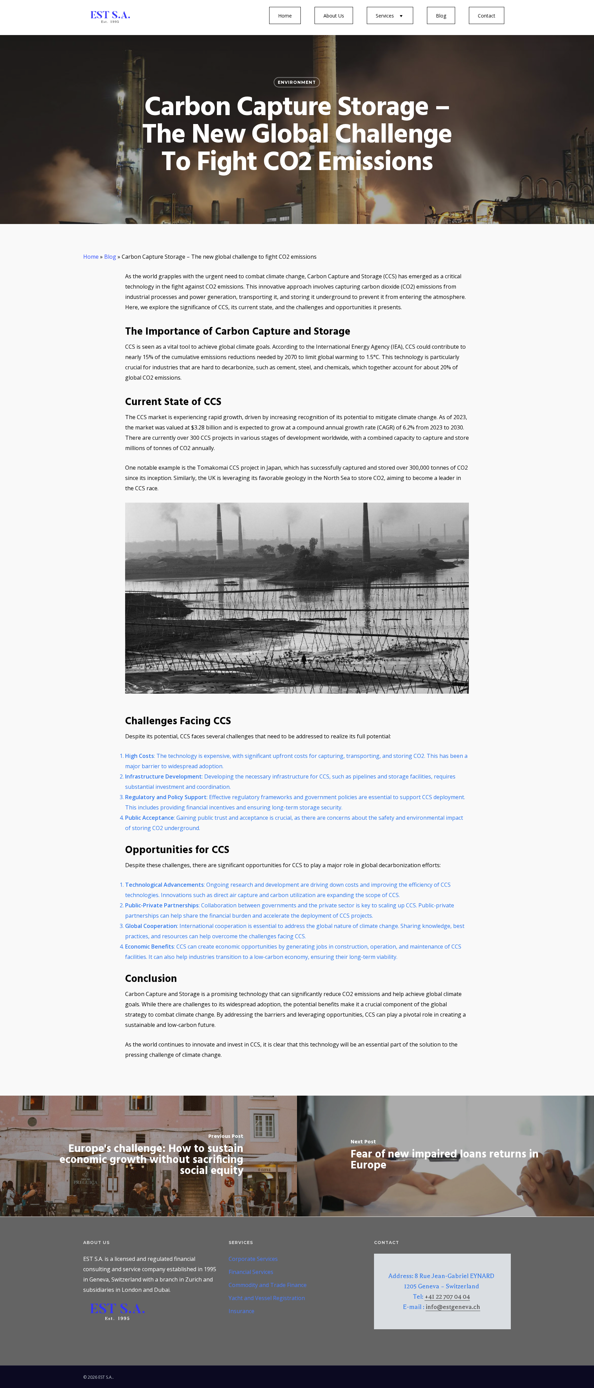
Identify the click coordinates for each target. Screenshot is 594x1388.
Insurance (241, 1311)
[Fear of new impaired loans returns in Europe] (445, 1156)
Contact (486, 15)
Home (285, 15)
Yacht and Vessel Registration (267, 1298)
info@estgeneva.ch (453, 1307)
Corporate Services (253, 1259)
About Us (333, 15)
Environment (297, 82)
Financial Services (251, 1272)
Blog (441, 15)
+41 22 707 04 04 (447, 1296)
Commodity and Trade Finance (268, 1285)
